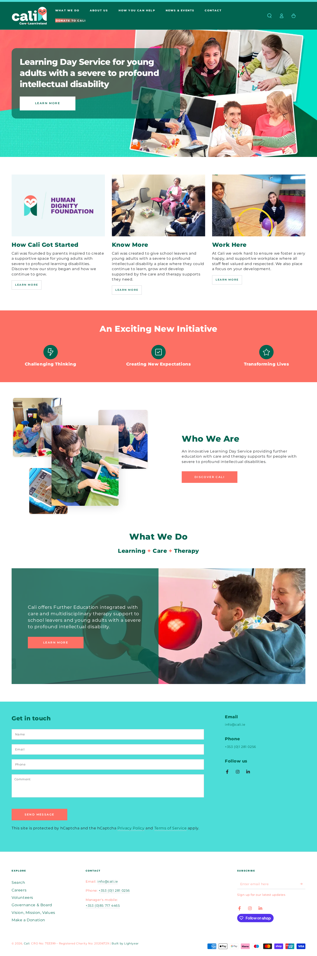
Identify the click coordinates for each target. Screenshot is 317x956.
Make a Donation (28, 920)
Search (18, 882)
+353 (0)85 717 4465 (103, 905)
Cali (26, 943)
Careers (19, 890)
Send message (40, 814)
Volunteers (22, 897)
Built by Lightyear (125, 943)
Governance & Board (32, 905)
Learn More (47, 103)
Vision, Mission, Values (33, 912)
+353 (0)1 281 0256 (240, 747)
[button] (269, 16)
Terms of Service (170, 828)
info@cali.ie (235, 724)
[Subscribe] (302, 884)
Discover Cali (209, 477)
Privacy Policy (130, 828)
